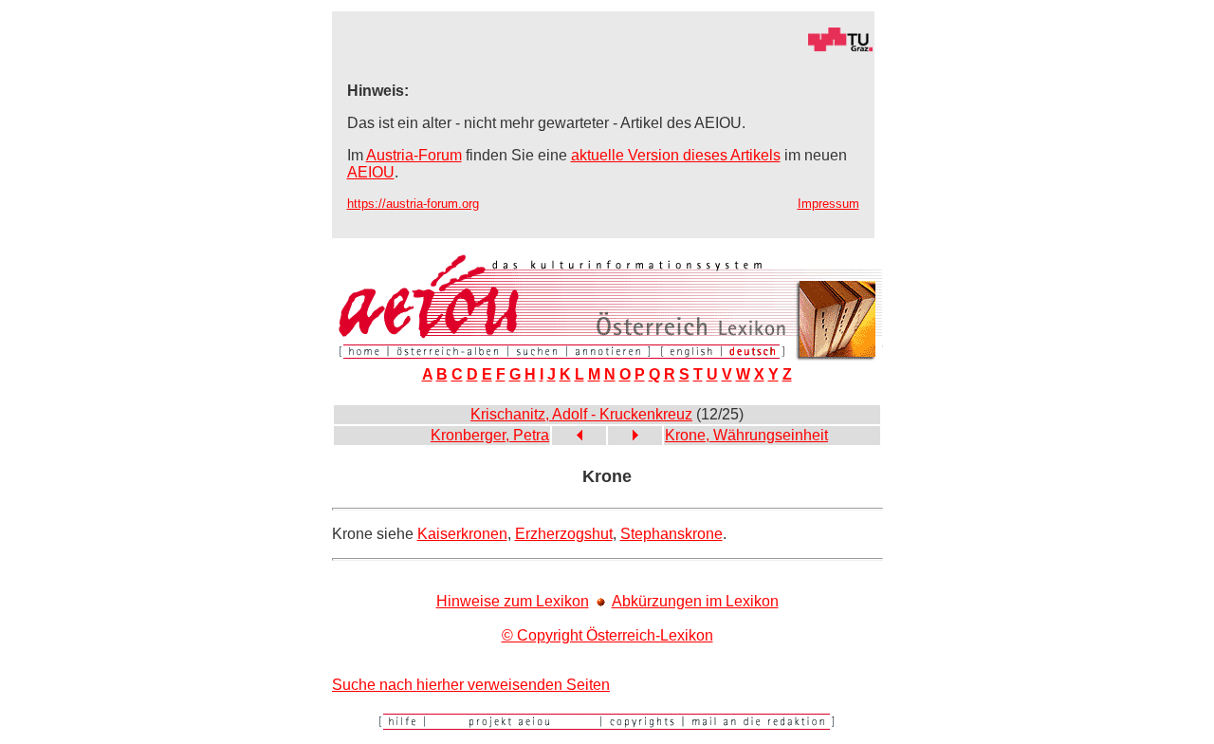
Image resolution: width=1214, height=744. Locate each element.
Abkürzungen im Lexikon (695, 601)
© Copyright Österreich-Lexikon (607, 635)
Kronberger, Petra (490, 435)
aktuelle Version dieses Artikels (676, 155)
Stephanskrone (671, 534)
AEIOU (371, 172)
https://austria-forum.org (413, 203)
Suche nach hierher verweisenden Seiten (471, 685)
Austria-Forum (414, 155)
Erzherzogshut (564, 534)
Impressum (828, 203)
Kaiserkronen (462, 534)
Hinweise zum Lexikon (512, 601)
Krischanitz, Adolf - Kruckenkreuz (581, 414)
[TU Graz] (603, 47)
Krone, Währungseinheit (746, 435)
